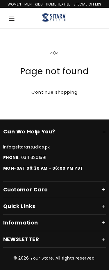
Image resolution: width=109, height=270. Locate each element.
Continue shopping (54, 92)
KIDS (39, 4)
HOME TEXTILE (58, 4)
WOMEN (14, 4)
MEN (28, 4)
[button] (11, 18)
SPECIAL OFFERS (87, 4)
